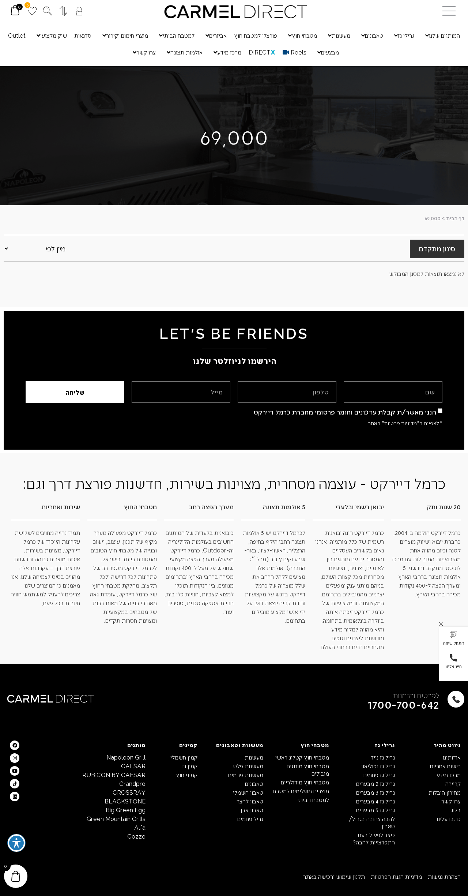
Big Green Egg (126, 809)
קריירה (453, 783)
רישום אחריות (445, 765)
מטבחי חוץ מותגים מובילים (308, 769)
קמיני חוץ (186, 774)
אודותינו (452, 757)
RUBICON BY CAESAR (114, 774)
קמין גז (189, 765)
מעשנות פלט (248, 765)
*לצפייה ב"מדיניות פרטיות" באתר (405, 423)
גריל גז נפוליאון (378, 765)
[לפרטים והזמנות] (456, 699)
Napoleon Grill (126, 757)
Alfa (140, 827)
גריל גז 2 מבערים (375, 783)
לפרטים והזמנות (416, 695)
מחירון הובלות (445, 792)
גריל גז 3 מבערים (375, 792)
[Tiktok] (14, 783)
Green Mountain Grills (116, 818)
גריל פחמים (250, 818)
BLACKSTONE (125, 801)
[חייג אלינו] (453, 657)
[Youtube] (14, 771)
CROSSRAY (129, 792)
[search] (47, 11)
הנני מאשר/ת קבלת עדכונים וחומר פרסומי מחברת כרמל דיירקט (345, 412)
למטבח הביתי (313, 799)
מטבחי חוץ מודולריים (305, 782)
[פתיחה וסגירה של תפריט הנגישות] (16, 843)
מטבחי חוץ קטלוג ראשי (302, 757)
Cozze (136, 836)
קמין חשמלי (183, 757)
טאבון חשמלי (248, 792)
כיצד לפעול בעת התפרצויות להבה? (374, 838)
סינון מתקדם (437, 248)
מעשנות (254, 757)
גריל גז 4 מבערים (375, 801)
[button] (453, 639)
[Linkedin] (14, 796)
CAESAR (133, 765)
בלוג (456, 809)
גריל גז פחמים (379, 774)
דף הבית (455, 218)
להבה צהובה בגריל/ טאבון (372, 822)
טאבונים (254, 783)
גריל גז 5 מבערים (375, 809)
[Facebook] (14, 745)
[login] (79, 11)
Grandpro (132, 783)
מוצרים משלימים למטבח (301, 790)
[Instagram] (14, 758)
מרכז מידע (449, 774)
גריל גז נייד (383, 757)
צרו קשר (451, 801)
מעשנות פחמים (245, 774)
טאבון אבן (252, 809)
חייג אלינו (453, 666)
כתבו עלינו (449, 818)
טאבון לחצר (250, 801)
